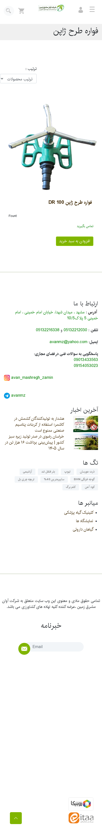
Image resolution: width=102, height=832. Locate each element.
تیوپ (67, 471)
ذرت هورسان (87, 471)
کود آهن (90, 487)
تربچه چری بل (26, 479)
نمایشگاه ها (84, 521)
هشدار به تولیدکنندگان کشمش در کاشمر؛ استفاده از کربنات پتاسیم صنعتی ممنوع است (39, 424)
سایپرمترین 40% (54, 479)
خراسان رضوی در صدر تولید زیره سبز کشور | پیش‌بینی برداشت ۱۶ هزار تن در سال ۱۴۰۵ (34, 442)
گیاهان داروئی (83, 529)
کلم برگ (71, 487)
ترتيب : (29, 69)
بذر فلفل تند (48, 471)
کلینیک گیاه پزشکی (78, 512)
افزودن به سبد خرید (74, 241)
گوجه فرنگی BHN (84, 479)
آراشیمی (27, 471)
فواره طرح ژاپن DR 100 (70, 202)
